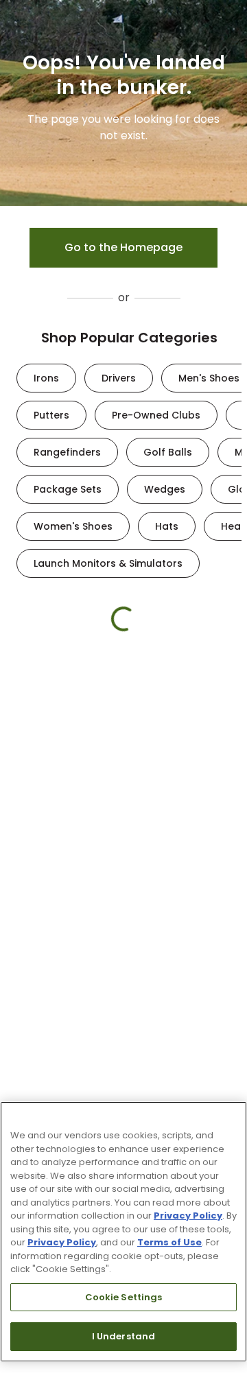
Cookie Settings (124, 1297)
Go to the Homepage (123, 247)
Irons (46, 378)
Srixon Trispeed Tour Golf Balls (57, 817)
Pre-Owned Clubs (156, 415)
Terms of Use (169, 1242)
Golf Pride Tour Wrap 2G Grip (145, 817)
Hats (166, 526)
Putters (51, 415)
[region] (123, 1231)
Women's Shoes (73, 526)
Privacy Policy (188, 1215)
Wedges (164, 489)
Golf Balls (167, 452)
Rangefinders (67, 452)
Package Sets (68, 489)
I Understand (124, 1336)
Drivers (119, 378)
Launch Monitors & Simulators (108, 563)
